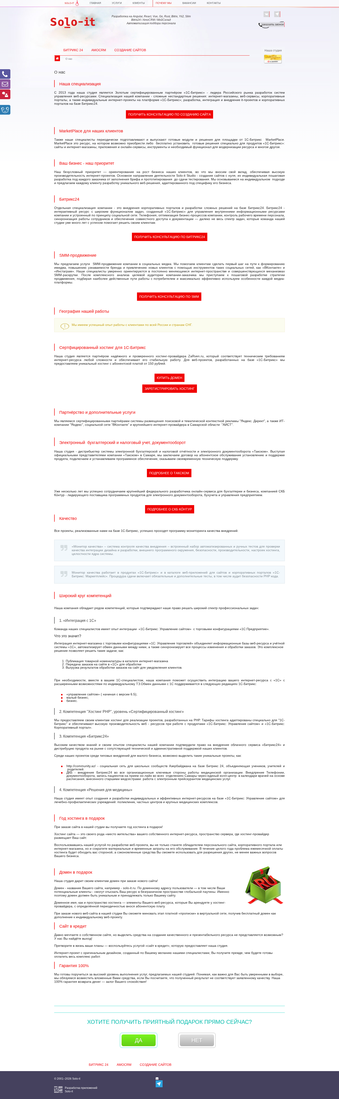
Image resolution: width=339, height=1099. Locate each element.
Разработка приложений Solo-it (81, 1089)
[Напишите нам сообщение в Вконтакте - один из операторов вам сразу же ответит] (267, 14)
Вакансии (189, 3)
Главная (95, 3)
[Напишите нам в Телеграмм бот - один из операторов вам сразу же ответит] (277, 14)
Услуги (117, 3)
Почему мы (164, 3)
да (138, 1040)
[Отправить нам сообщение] (5, 84)
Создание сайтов (130, 50)
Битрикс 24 (73, 50)
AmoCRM (98, 50)
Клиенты (139, 3)
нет (196, 1040)
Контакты (214, 3)
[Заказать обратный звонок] (5, 74)
